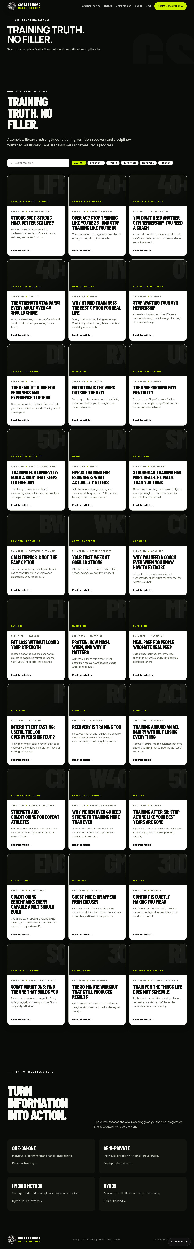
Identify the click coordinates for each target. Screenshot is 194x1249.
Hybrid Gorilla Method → (27, 1201)
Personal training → (24, 1163)
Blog (148, 6)
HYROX (108, 6)
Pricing (93, 1239)
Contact (117, 1239)
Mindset (166, 163)
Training (75, 1239)
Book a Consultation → (170, 6)
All (79, 163)
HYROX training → (115, 1201)
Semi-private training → (119, 1163)
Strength (96, 163)
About (138, 6)
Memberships (123, 6)
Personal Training (90, 6)
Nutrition (129, 163)
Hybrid (113, 163)
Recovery (148, 163)
